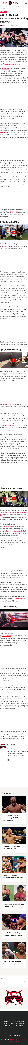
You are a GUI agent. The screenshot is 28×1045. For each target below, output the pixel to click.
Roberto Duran (17, 599)
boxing (4, 246)
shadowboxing (7, 636)
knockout (4, 132)
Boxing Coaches (18, 1021)
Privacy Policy (8, 1023)
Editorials (3, 12)
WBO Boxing (8, 1025)
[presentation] (14, 804)
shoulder (10, 425)
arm (5, 425)
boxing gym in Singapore (11, 64)
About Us (7, 1020)
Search (2, 978)
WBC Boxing (8, 1027)
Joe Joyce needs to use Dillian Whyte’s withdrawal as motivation (13, 818)
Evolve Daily (14, 212)
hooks (8, 531)
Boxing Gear (19, 1025)
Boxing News (20, 1023)
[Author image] (1, 25)
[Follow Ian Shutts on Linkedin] (8, 759)
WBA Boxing (19, 1027)
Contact (7, 1021)
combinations (7, 526)
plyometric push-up (9, 404)
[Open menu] (26, 2)
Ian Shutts (6, 25)
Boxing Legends (18, 1020)
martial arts (5, 69)
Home (1, 7)
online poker (13, 1039)
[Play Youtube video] (14, 232)
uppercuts (16, 531)
